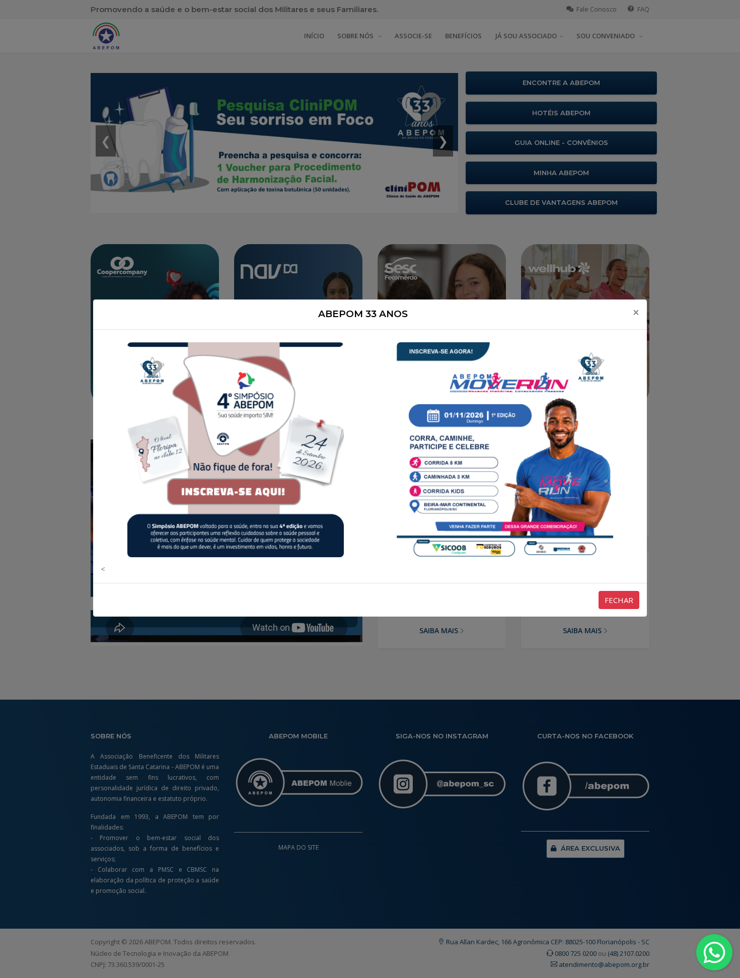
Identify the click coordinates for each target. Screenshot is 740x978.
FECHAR (619, 600)
